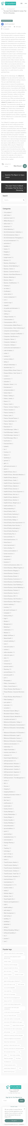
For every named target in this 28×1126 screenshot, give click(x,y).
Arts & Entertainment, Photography (13, 238)
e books (7, 376)
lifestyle (6, 621)
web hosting (8, 916)
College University (10, 316)
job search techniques (10, 610)
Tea (6, 845)
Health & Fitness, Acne (10, 472)
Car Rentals (7, 291)
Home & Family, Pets (10, 534)
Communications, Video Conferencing (14, 328)
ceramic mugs (8, 302)
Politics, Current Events (10, 686)
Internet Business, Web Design (12, 601)
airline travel (8, 223)
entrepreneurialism (9, 390)
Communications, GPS (10, 322)
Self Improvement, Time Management (14, 777)
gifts (6, 463)
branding (7, 254)
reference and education (11, 744)
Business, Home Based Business (13, 274)
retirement (8, 755)
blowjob (16, 971)
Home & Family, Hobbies (11, 517)
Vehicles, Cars (8, 896)
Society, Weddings (9, 823)
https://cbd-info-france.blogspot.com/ (12, 997)
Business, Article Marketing (12, 266)
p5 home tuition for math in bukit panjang (13, 1028)
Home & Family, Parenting (11, 531)
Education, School (10, 384)
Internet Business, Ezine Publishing (13, 584)
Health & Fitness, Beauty (11, 477)
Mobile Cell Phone (9, 635)
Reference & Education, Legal (12, 735)
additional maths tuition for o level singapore (13, 953)
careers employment (10, 297)
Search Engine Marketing (11, 758)
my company (6, 1025)
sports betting (8, 834)
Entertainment (8, 387)
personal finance (9, 672)
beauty (7, 249)
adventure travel (9, 218)
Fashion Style (8, 393)
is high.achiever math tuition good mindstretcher (11, 1008)
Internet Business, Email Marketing (13, 582)
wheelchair (7, 924)
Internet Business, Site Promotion (13, 599)
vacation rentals (9, 887)
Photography (8, 680)
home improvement (9, 545)
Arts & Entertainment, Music (12, 235)
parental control (8, 666)
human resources (9, 553)
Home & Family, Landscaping (12, 528)
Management (8, 624)
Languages (7, 613)
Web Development (9, 913)
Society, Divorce (9, 809)
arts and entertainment (11, 240)
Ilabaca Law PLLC (8, 1001)
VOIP (6, 904)
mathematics (9, 630)
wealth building (8, 907)
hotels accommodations (11, 551)
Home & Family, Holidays (11, 520)
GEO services (21, 984)
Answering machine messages (10, 964)
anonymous (8, 226)
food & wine (8, 441)
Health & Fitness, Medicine (11, 497)
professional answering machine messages (13, 1035)
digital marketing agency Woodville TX (12, 981)
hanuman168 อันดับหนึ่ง (9, 987)
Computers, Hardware (10, 342)
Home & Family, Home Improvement (14, 522)
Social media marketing (15, 1055)
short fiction (7, 797)
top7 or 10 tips (8, 854)
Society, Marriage (9, 811)
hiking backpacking (9, 508)
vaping (6, 890)
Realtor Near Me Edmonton (10, 1042)
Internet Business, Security (11, 593)
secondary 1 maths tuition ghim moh (12, 1045)
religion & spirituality (9, 749)
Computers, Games (10, 339)
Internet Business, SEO (11, 596)
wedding (7, 918)
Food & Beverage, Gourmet (12, 435)
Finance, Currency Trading (12, 407)
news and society (9, 646)
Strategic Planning (9, 842)
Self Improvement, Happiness (12, 772)
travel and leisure (9, 879)
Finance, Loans (8, 415)
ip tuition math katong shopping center (12, 1004)
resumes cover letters (10, 752)
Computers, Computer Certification (14, 333)
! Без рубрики (8, 212)
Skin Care (7, 800)
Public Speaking (9, 699)
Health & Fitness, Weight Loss (12, 503)
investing (7, 607)
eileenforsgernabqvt (9, 24)
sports (6, 831)
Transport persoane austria (10, 1065)
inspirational (7, 559)
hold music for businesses (9, 994)
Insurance (7, 562)
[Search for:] (14, 200)
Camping (7, 285)
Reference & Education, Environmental (14, 725)
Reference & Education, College (13, 722)
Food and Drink (8, 443)
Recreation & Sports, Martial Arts (13, 716)
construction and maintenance (12, 347)
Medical (7, 632)
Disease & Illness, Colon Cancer (13, 373)
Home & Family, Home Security (13, 525)
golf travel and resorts (10, 466)
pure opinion (8, 702)
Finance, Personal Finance (11, 418)
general (7, 460)
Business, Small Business (11, 283)
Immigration (8, 556)
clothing (7, 314)
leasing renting (8, 615)
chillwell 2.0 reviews (6, 102)
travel (6, 859)
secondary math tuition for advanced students (14, 1048)
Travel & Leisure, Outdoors (11, 871)
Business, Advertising (10, 263)
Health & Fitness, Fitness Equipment (14, 491)
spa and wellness (9, 828)
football (6, 446)
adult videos (7, 215)
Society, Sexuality (9, 820)
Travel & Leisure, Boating (11, 865)
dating (6, 362)
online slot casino (9, 655)
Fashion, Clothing (9, 395)
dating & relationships (10, 364)
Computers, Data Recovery (12, 336)
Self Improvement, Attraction (12, 763)
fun (5, 449)
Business (7, 260)
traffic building (8, 856)
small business (8, 803)
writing (6, 927)
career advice (8, 294)
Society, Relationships (10, 814)
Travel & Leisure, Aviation (11, 862)
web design (8, 910)
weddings (7, 921)
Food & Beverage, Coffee (11, 429)
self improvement (10, 761)
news (6, 644)
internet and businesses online (13, 565)
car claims (7, 288)
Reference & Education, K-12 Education (14, 732)
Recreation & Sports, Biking (11, 711)
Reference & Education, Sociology (13, 741)
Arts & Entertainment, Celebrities (13, 232)
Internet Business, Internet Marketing (14, 587)
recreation (7, 708)
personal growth (9, 675)
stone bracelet (8, 840)
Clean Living (7, 311)
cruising (7, 356)
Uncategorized (11, 9)
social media (8, 806)
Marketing (7, 627)
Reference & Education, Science (13, 738)
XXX (20, 1068)
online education (9, 652)
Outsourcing (8, 663)
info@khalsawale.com (14, 1091)
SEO (6, 783)
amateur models (7, 961)
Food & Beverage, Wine (11, 438)
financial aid (8, 426)
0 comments (6, 29)
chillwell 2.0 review (19, 974)
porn (14, 1032)
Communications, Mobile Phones (13, 325)
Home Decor (8, 542)
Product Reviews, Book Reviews (13, 689)
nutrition (6, 649)
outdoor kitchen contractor (18, 1025)
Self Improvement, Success (11, 775)
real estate (8, 705)
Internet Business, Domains (12, 573)
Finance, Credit (9, 404)
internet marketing (9, 604)
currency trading (9, 359)
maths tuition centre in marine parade (12, 1018)
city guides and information (12, 308)
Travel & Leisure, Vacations (12, 876)
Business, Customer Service (12, 271)
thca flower (18, 1058)
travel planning (9, 882)
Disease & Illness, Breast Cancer (13, 370)
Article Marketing (9, 229)
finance (7, 401)
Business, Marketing (10, 277)
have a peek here (7, 991)
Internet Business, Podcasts (12, 590)
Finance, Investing (9, 412)
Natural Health (8, 638)
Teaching (7, 848)
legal (6, 618)
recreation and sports (10, 719)
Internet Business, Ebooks (11, 576)
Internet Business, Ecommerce (13, 579)
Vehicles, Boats (8, 893)
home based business (11, 539)
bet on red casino (7, 971)
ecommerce (8, 378)
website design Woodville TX (10, 1068)
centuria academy (8, 974)
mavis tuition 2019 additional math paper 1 (13, 1022)
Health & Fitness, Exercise (11, 489)
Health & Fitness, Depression (12, 483)
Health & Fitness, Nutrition (11, 500)
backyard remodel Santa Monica (11, 968)
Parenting (7, 669)
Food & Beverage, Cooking (11, 432)
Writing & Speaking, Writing (11, 930)
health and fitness (10, 505)
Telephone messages (8, 1058)
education (7, 381)
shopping (7, 789)
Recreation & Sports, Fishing (12, 713)
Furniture (7, 452)
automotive (7, 243)
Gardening (7, 457)
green (6, 469)
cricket (6, 353)
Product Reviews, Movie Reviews (13, 696)
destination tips (9, 367)
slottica (5, 1055)
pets (6, 677)
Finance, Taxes (8, 424)
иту (5, 935)
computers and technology (11, 331)
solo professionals (9, 825)
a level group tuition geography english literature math (12, 957)
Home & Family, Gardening (11, 514)
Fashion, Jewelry (9, 398)
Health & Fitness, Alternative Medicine (14, 474)
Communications (9, 319)
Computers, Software (10, 345)
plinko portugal (7, 1032)
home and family (9, 536)
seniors (6, 780)
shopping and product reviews (12, 794)
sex (19, 1051)
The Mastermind (7, 1061)
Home (2, 9)
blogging (7, 252)
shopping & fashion (9, 792)
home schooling (9, 548)
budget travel (8, 257)
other (6, 658)
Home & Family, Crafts (10, 511)
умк (5, 941)
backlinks (7, 246)
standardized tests (10, 837)
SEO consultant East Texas (9, 1051)
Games (7, 455)
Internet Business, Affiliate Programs (14, 568)
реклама (6, 938)
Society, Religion (9, 817)
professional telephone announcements (12, 1038)
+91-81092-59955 (15, 1090)
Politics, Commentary (10, 683)
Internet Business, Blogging (12, 570)
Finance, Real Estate (10, 421)
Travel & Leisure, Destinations (12, 868)
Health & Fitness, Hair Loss (11, 494)
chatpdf (6, 305)
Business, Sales (8, 280)
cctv (5, 300)
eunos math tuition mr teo (9, 984)
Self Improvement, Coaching (12, 766)
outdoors (7, 661)
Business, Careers (9, 269)
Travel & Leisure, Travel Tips (12, 873)
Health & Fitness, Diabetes (11, 486)
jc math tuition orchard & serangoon (12, 1012)
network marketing (9, 641)
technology (7, 851)
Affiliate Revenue (9, 221)
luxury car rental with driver (10, 1015)
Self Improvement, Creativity (12, 769)
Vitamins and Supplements (11, 902)
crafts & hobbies (9, 350)
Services (7, 786)
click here (6, 978)
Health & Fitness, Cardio (11, 480)
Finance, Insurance (9, 409)
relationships (8, 746)
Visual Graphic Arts (9, 899)
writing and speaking (10, 933)
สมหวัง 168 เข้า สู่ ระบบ (9, 1071)
